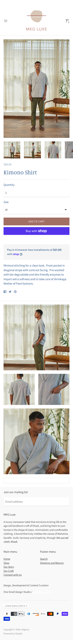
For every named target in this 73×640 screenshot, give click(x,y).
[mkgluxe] (36, 21)
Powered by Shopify (13, 633)
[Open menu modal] (6, 21)
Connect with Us (13, 574)
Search (44, 558)
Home (7, 558)
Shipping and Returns (52, 563)
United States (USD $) (15, 605)
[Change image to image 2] (32, 149)
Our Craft (9, 570)
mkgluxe (25, 629)
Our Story (9, 566)
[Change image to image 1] (12, 150)
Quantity (9, 185)
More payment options (36, 240)
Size (6, 202)
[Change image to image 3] (52, 149)
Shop (6, 563)
